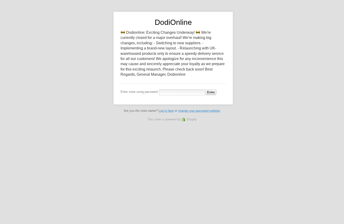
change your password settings (199, 110)
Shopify (192, 119)
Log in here (166, 110)
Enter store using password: (139, 91)
